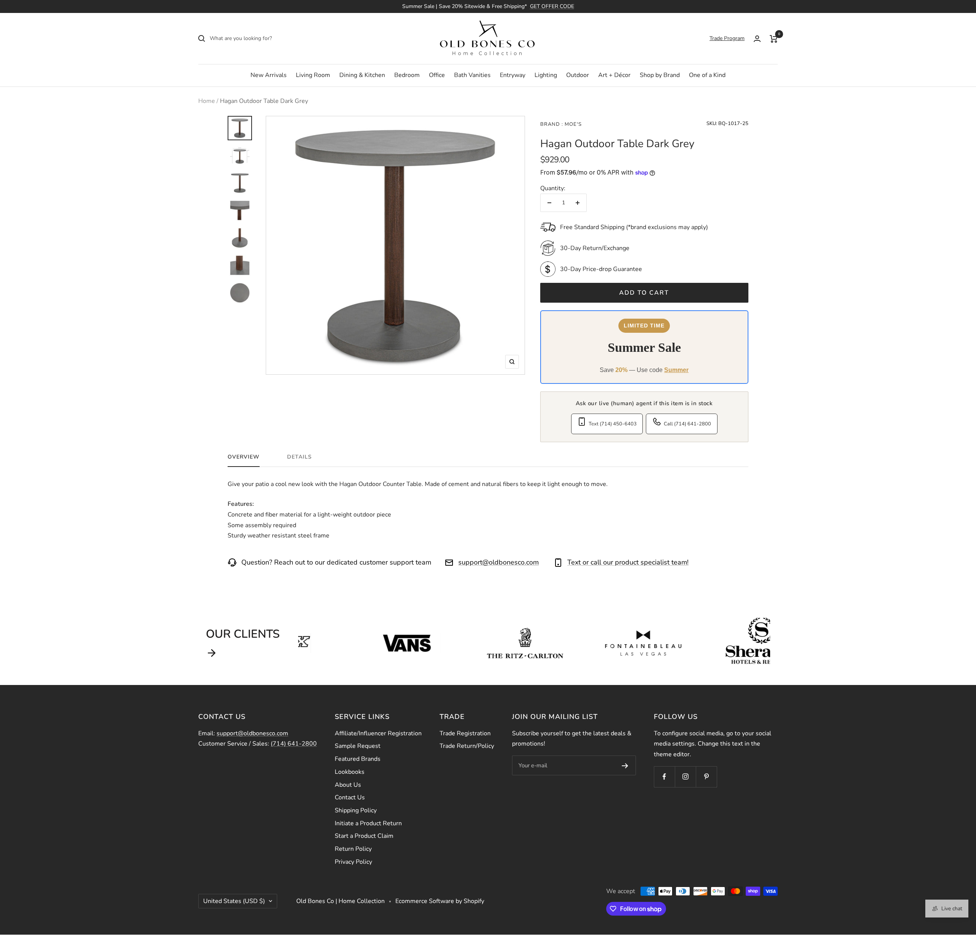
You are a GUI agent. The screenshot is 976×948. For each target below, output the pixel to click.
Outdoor (577, 75)
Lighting (546, 75)
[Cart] (774, 38)
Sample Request (357, 746)
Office (437, 75)
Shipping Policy (356, 810)
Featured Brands (357, 759)
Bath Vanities (472, 75)
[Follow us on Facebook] (664, 776)
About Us (348, 785)
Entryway (512, 75)
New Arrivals (268, 75)
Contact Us (350, 797)
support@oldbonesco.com (498, 562)
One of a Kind (707, 75)
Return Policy (353, 849)
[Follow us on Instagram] (685, 776)
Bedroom (407, 75)
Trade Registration (465, 733)
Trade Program (727, 38)
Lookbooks (349, 772)
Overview (244, 457)
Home (206, 101)
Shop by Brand (660, 75)
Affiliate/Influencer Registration (378, 733)
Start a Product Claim (364, 836)
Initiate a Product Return (368, 823)
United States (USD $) (234, 901)
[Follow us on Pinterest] (706, 776)
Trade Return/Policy (467, 746)
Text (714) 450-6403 (613, 423)
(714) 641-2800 (294, 743)
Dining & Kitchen (362, 75)
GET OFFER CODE (552, 6)
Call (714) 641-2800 (687, 423)
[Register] (625, 765)
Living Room (313, 75)
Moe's (572, 124)
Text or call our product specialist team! (628, 562)
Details (299, 457)
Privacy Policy (353, 862)
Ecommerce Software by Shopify (439, 901)
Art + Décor (614, 75)
